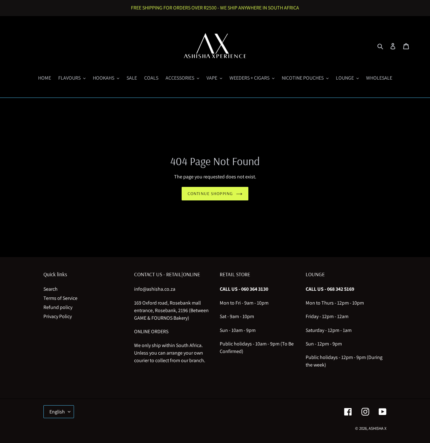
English (57, 411)
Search (50, 289)
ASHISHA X (378, 428)
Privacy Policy (57, 316)
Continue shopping (210, 193)
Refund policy (57, 307)
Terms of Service (60, 298)
